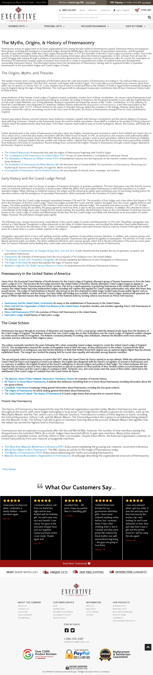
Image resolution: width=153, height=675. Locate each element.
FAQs (55, 606)
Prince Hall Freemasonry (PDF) (19, 312)
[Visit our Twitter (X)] (72, 631)
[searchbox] (106, 18)
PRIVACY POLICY (59, 618)
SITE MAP (89, 615)
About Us (92, 10)
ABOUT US (22, 606)
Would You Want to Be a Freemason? (25, 449)
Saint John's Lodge (13, 315)
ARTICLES (90, 606)
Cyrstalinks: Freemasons (16, 387)
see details (146, 2)
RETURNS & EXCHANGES (63, 612)
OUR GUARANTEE (25, 615)
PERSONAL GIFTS (119, 609)
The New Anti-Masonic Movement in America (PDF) (34, 446)
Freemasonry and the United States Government (28, 303)
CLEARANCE (118, 618)
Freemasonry (10, 256)
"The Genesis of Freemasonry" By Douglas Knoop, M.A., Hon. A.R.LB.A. (39, 250)
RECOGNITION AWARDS (123, 612)
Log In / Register (122, 10)
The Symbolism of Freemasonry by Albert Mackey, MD (31, 164)
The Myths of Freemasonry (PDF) (23, 452)
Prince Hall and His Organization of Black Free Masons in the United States (41, 306)
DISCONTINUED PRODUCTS (124, 621)
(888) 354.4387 (69, 10)
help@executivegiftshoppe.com (76, 642)
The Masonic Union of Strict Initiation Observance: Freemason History (39, 378)
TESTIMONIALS (24, 618)
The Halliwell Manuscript (17, 152)
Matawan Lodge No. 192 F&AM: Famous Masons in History (34, 265)
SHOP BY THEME (119, 615)
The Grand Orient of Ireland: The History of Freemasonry (32, 393)
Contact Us (105, 10)
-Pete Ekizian (8, 469)
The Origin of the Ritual (16, 262)
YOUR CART (146, 10)
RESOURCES (91, 609)
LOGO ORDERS (92, 612)
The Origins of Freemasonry (18, 390)
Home (82, 10)
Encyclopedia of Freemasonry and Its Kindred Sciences (31, 170)
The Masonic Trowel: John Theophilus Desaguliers (29, 259)
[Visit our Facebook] (66, 631)
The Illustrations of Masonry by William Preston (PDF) (31, 158)
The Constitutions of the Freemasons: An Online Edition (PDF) (34, 155)
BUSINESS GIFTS (119, 606)
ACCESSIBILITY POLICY (62, 615)
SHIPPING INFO (59, 609)
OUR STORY (23, 612)
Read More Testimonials (75, 563)
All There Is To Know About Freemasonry (25, 381)
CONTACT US (23, 609)
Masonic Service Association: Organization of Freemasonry (37, 455)
